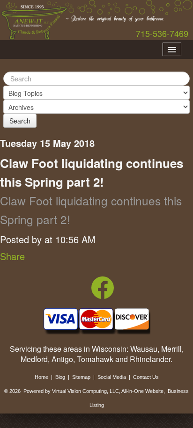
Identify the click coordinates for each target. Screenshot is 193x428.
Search (19, 120)
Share (12, 256)
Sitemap (81, 377)
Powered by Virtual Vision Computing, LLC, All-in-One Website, (94, 391)
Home (41, 377)
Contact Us (146, 377)
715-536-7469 (162, 33)
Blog (60, 377)
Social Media (111, 377)
